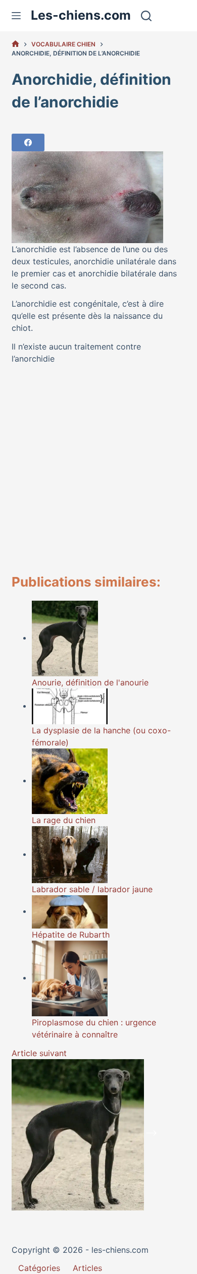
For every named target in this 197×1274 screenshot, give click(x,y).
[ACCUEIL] (15, 44)
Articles (87, 1268)
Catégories (39, 1268)
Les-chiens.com (81, 15)
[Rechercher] (146, 16)
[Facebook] (28, 142)
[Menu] (16, 15)
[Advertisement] (98, 469)
